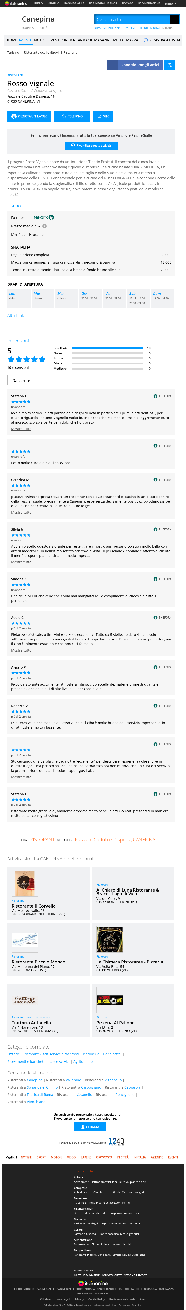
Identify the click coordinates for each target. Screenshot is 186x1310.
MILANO (108, 28)
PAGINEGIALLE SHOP (103, 3)
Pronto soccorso (109, 1234)
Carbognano (91, 1087)
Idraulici (117, 1182)
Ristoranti (18, 901)
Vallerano (73, 1080)
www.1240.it (98, 1142)
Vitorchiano (36, 1101)
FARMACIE (84, 40)
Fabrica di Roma (40, 1094)
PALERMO (131, 28)
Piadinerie (91, 1054)
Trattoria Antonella (31, 1023)
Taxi (76, 1223)
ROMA (97, 28)
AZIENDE (26, 40)
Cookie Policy (96, 1299)
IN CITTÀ (123, 1157)
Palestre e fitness (84, 1202)
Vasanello (84, 1094)
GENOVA (155, 28)
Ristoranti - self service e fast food (51, 1054)
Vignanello (113, 1080)
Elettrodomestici (101, 1182)
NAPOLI (119, 28)
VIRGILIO (54, 3)
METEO (119, 40)
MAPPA (132, 40)
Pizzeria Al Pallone (115, 1023)
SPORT (41, 1157)
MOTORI (56, 1157)
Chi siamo (46, 1299)
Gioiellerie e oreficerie (107, 1192)
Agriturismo (83, 1061)
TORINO (143, 28)
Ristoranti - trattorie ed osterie (32, 1017)
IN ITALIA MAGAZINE (87, 1275)
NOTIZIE (40, 40)
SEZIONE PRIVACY (135, 1275)
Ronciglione (125, 1094)
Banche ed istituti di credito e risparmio (98, 1213)
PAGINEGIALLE (74, 3)
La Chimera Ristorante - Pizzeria (129, 962)
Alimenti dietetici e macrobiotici (111, 1244)
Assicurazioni (132, 1213)
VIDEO (71, 1157)
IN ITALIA (167, 28)
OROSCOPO (104, 1157)
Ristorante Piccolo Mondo (38, 962)
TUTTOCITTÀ (126, 1289)
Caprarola (132, 1087)
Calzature (127, 1192)
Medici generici (129, 1234)
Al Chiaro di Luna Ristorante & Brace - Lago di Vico (127, 892)
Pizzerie (101, 1017)
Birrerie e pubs (121, 1254)
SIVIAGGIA (150, 1289)
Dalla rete (21, 380)
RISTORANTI (15, 75)
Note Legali (63, 1299)
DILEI (139, 1289)
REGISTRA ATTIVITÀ (164, 40)
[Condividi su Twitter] (169, 65)
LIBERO (38, 3)
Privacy (79, 1299)
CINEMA (68, 40)
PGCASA (127, 3)
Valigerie (140, 1192)
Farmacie (79, 1234)
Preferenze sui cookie (122, 1299)
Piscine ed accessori (108, 1202)
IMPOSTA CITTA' (112, 1275)
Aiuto (143, 1299)
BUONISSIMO (85, 1293)
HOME (12, 40)
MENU (169, 3)
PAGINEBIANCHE (149, 3)
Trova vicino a (86, 839)
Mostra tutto (21, 428)
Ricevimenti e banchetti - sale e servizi (38, 1061)
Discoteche (138, 1254)
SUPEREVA (101, 1293)
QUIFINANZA (166, 1289)
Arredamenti (81, 1182)
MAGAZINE (103, 40)
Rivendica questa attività (93, 145)
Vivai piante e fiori (134, 1182)
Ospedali (91, 1234)
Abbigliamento (83, 1192)
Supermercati (82, 1244)
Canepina (38, 19)
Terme (126, 1202)
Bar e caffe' (112, 1054)
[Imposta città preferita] (9, 19)
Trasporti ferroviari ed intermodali (120, 1223)
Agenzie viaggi (89, 1223)
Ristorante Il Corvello (34, 906)
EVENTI (54, 40)
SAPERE (86, 1157)
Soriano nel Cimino (42, 1087)
